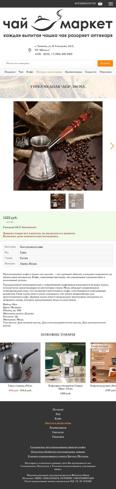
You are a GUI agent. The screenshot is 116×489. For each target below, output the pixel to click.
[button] (4, 146)
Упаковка (106, 72)
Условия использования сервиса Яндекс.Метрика (58, 456)
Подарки (10, 72)
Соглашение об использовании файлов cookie (58, 447)
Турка (23, 253)
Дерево (24, 264)
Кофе (29, 72)
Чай (21, 72)
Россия (24, 258)
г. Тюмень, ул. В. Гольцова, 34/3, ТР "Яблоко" (54, 48)
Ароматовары (73, 72)
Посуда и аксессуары (49, 72)
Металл (33, 264)
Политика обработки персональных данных (58, 452)
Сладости (91, 72)
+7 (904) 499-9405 (61, 54)
